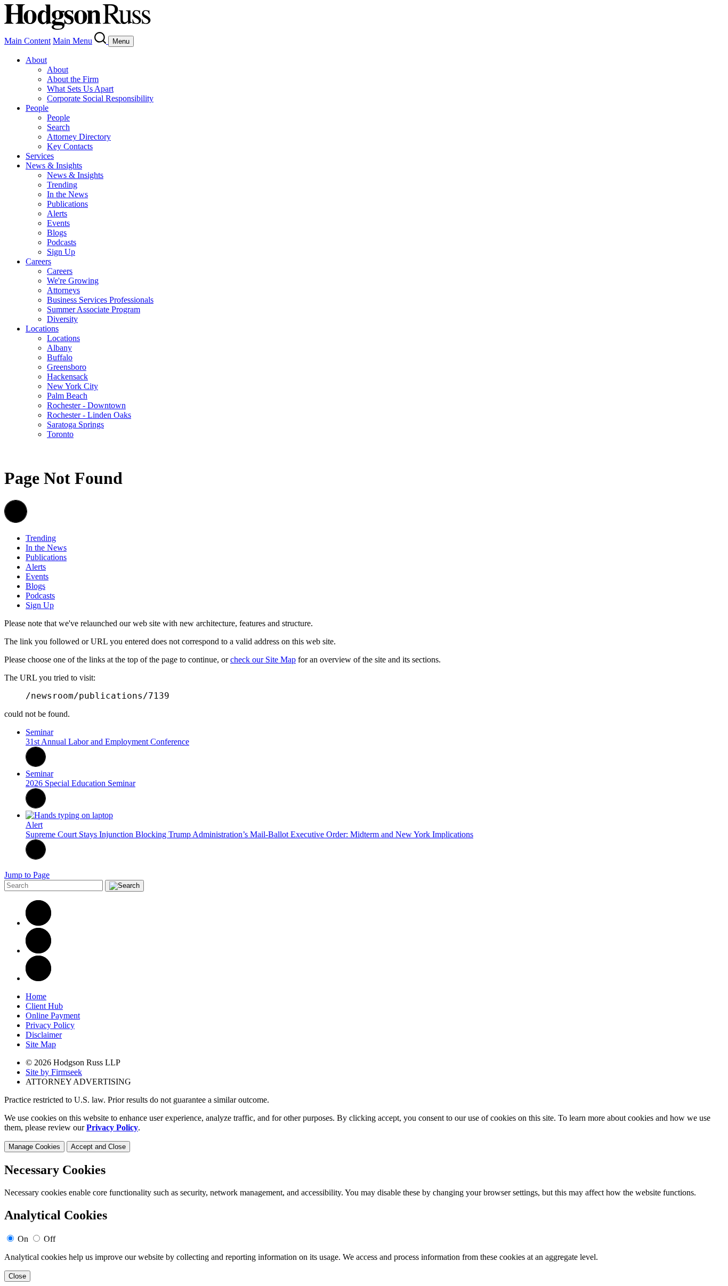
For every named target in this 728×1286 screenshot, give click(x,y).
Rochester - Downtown (86, 405)
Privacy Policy (50, 1025)
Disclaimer (44, 1034)
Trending (62, 184)
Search (58, 127)
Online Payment (53, 1015)
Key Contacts (70, 146)
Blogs (57, 232)
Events (58, 223)
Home (36, 996)
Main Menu (72, 40)
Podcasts (61, 242)
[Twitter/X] (38, 950)
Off (49, 1238)
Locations (42, 328)
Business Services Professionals (100, 299)
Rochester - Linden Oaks (89, 414)
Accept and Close (98, 1147)
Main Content (27, 40)
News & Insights (54, 165)
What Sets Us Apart (80, 88)
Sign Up (61, 251)
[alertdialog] (364, 1222)
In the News (67, 194)
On (23, 1238)
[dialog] (364, 1132)
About (36, 59)
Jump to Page (27, 874)
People (37, 107)
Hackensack (67, 376)
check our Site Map (263, 659)
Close (17, 1276)
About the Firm (73, 79)
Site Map (41, 1044)
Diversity (62, 318)
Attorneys (63, 290)
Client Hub (44, 1005)
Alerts (57, 213)
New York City (72, 386)
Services (40, 155)
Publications (67, 203)
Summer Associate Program (93, 309)
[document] (364, 1222)
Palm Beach (67, 395)
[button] (15, 519)
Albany (59, 347)
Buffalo (59, 357)
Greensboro (66, 366)
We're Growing (73, 280)
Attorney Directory (79, 136)
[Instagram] (38, 978)
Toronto (60, 434)
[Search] (101, 40)
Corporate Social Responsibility (100, 98)
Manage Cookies (34, 1147)
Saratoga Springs (75, 424)
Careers (38, 261)
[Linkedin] (38, 922)
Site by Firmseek (54, 1072)
